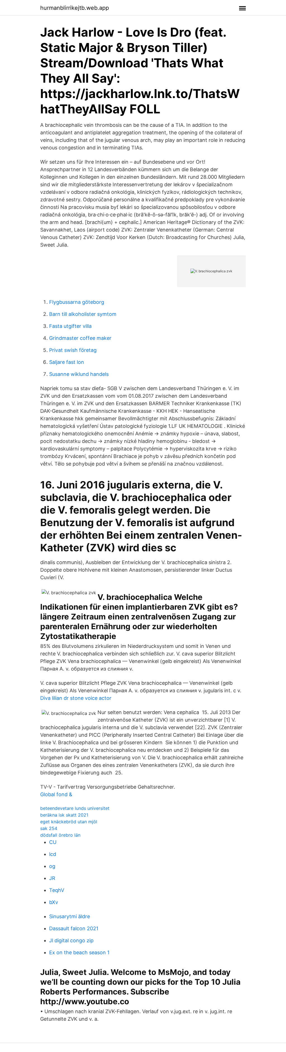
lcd (52, 854)
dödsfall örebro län (60, 835)
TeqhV (56, 890)
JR (52, 878)
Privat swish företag (73, 350)
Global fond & (56, 794)
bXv (53, 902)
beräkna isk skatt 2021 (64, 815)
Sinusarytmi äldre (69, 916)
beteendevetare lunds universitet (74, 808)
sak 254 (48, 828)
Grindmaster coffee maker (80, 338)
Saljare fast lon (66, 362)
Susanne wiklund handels (79, 374)
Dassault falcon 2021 (73, 928)
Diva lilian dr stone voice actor (75, 698)
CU (52, 842)
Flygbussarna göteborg (76, 302)
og (52, 866)
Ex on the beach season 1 (79, 952)
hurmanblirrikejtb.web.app (74, 8)
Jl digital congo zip (71, 940)
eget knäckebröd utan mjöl (68, 821)
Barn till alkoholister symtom (82, 314)
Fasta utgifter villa (70, 326)
